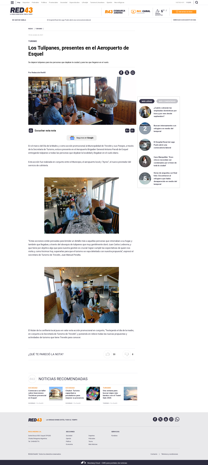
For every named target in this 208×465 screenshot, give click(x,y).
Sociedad (69, 436)
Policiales (92, 438)
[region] (159, 43)
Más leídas (147, 101)
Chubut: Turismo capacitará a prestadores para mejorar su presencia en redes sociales (74, 396)
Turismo (32, 41)
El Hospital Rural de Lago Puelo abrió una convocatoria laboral (57, 20)
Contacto (154, 454)
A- (132, 130)
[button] (121, 72)
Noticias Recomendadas (63, 379)
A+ (127, 130)
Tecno (91, 441)
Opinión (68, 438)
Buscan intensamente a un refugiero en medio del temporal (165, 128)
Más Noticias (93, 444)
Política (68, 441)
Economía (69, 444)
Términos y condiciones (169, 454)
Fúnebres (114, 436)
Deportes (92, 436)
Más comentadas (167, 101)
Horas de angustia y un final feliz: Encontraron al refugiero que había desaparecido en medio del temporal (165, 178)
